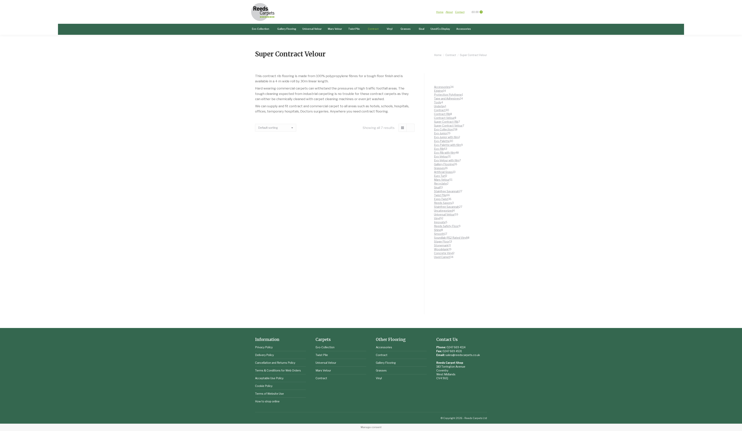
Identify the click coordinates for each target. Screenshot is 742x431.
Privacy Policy (264, 347)
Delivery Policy (264, 355)
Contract (321, 378)
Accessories (384, 347)
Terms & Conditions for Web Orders (278, 370)
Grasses (381, 370)
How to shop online (267, 401)
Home (439, 12)
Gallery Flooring (386, 362)
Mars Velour (323, 370)
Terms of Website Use (269, 393)
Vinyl (379, 378)
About (449, 12)
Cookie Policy (263, 386)
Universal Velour (326, 362)
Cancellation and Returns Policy (275, 362)
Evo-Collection (325, 347)
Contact (460, 12)
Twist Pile (322, 355)
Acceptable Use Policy (269, 378)
